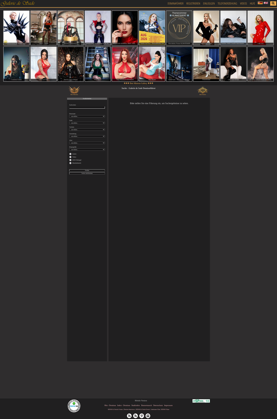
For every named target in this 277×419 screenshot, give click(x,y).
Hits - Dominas (110, 405)
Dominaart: (72, 114)
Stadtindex (135, 405)
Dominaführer (176, 3)
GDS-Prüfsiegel (76, 160)
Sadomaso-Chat (155, 409)
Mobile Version (141, 400)
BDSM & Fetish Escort (143, 409)
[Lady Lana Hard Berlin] (43, 64)
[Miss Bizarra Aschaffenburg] (152, 64)
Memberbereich (76, 163)
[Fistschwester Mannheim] (206, 64)
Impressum (168, 405)
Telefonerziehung (227, 3)
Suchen (87, 170)
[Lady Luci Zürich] (260, 28)
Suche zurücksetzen (87, 173)
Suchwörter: (72, 105)
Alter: (71, 140)
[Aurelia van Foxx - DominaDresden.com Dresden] (152, 28)
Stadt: (71, 120)
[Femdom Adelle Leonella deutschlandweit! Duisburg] (233, 28)
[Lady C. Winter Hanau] (43, 28)
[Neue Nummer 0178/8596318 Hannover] (125, 64)
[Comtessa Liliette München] (16, 64)
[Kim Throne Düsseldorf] (98, 64)
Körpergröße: (73, 147)
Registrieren (193, 3)
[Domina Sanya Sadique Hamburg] (71, 64)
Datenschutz (158, 405)
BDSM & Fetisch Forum (115, 409)
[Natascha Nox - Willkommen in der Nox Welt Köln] (98, 28)
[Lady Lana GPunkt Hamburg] (233, 64)
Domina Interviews (129, 409)
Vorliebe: (71, 127)
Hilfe (252, 3)
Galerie (74, 154)
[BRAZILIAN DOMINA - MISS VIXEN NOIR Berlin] (125, 28)
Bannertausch (146, 405)
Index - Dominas (123, 405)
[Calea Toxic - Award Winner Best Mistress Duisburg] (260, 64)
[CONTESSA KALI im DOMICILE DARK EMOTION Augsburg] (16, 28)
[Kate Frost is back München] (206, 28)
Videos (243, 3)
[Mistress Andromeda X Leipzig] (71, 28)
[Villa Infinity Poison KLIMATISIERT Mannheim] (179, 28)
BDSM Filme (165, 409)
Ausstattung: (73, 133)
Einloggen (209, 3)
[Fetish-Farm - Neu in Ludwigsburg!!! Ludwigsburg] (179, 64)
